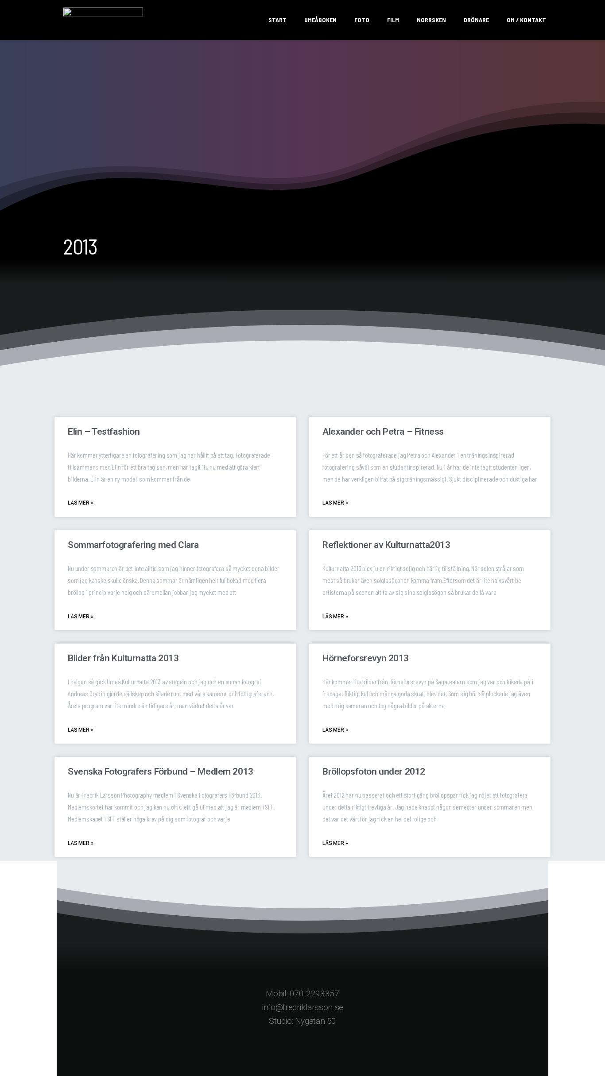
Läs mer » (80, 503)
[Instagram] (302, 1050)
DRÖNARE (476, 19)
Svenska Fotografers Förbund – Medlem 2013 (160, 771)
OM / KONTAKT (526, 19)
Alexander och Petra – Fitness (383, 431)
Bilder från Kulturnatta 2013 (123, 658)
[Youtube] (335, 1050)
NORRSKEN (431, 19)
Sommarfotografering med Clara (133, 545)
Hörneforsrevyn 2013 (365, 658)
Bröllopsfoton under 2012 (373, 771)
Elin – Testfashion (104, 431)
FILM (393, 19)
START (277, 19)
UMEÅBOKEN (320, 19)
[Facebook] (270, 1050)
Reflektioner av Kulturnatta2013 (386, 545)
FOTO (361, 19)
